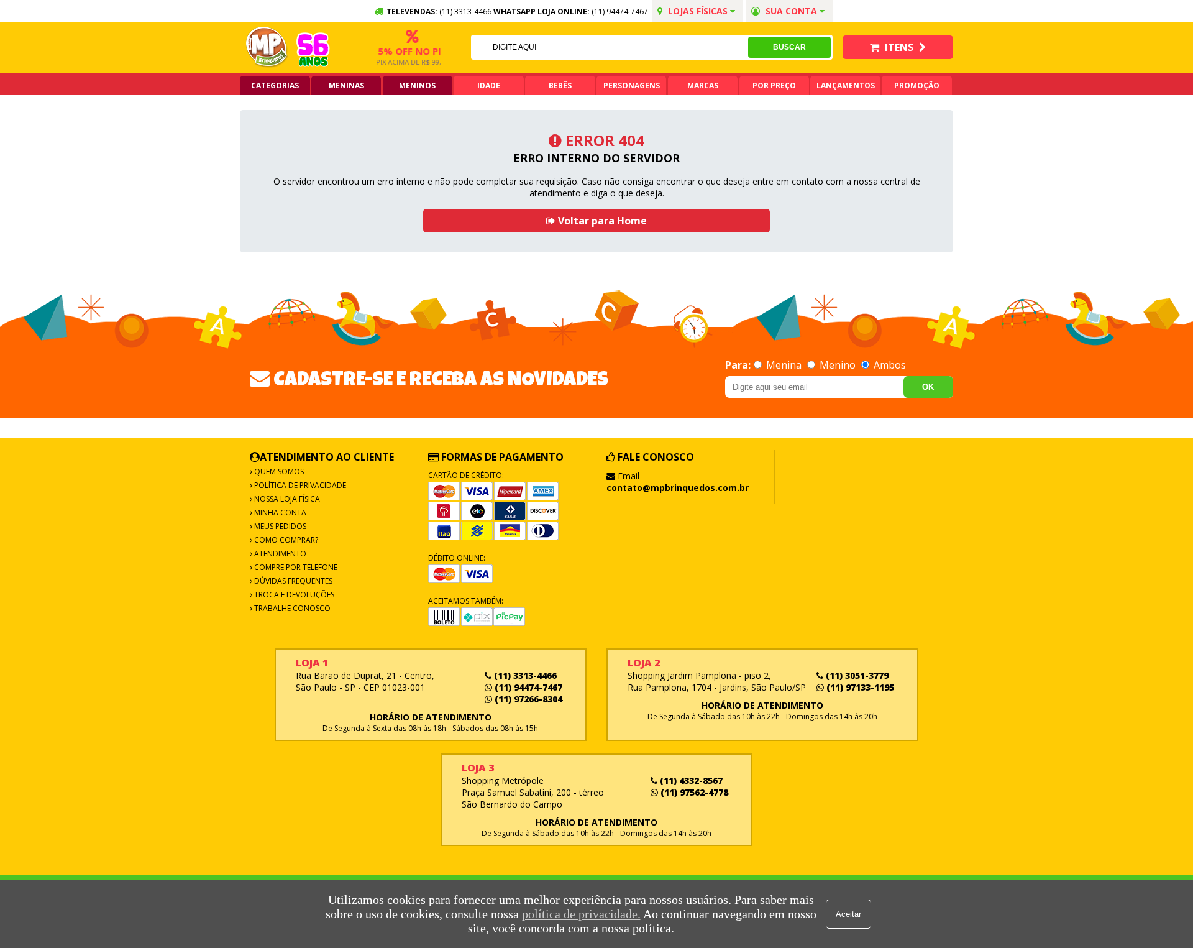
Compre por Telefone (294, 567)
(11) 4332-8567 (690, 780)
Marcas (702, 85)
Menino (837, 365)
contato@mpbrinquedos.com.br (677, 488)
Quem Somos (278, 471)
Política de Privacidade (299, 485)
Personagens (631, 85)
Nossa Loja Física (286, 499)
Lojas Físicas (697, 11)
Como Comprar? (285, 540)
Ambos (888, 365)
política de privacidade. (581, 914)
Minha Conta (279, 512)
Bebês (560, 85)
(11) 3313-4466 (524, 675)
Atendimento (279, 553)
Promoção (916, 85)
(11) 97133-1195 (859, 687)
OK (928, 387)
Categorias (275, 85)
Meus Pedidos (279, 526)
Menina (784, 365)
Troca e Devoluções (293, 594)
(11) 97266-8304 (527, 699)
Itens (899, 47)
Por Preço (774, 85)
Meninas (346, 85)
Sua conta (791, 11)
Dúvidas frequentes (292, 581)
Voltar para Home (601, 221)
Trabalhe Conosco (291, 608)
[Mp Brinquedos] (267, 47)
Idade (488, 85)
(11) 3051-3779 (856, 675)
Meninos (417, 85)
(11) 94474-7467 (620, 11)
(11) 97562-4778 (693, 792)
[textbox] (609, 47)
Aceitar (848, 914)
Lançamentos (845, 85)
